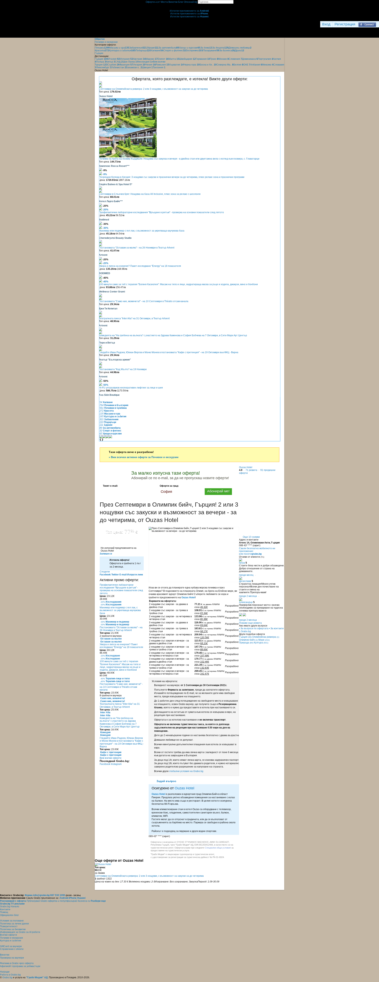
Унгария (139, 64)
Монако (223, 59)
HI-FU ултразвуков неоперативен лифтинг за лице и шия (131, 387)
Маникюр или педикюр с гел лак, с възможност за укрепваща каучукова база (141, 230)
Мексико (267, 64)
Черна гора (192, 64)
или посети (250, 554)
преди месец (246, 575)
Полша (101, 61)
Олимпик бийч (248, 639)
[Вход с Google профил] (378, 24)
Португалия (265, 59)
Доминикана (250, 59)
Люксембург (103, 67)
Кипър (110, 61)
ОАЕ (246, 64)
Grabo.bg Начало (9, 906)
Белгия (238, 64)
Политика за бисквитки (13, 929)
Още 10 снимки (251, 537)
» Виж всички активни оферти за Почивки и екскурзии (143, 457)
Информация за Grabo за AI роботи (20, 932)
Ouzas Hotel (188, 597)
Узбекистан (118, 67)
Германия (203, 59)
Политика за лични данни (14, 923)
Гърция (101, 59)
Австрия (139, 59)
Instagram (116, 764)
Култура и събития (10, 940)
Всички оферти (8, 934)
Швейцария (187, 59)
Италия (114, 59)
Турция (101, 64)
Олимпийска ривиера (265, 637)
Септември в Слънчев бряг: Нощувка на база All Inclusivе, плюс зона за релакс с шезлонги (150, 194)
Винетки (4, 954)
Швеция (147, 67)
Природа (246, 642)
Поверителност (9, 926)
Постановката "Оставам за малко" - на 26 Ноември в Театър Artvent (136, 247)
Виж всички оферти (110, 758)
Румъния (162, 64)
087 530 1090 (57, 895)
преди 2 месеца (248, 596)
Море (264, 639)
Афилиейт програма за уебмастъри (20, 966)
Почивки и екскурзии (11, 937)
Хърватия (176, 64)
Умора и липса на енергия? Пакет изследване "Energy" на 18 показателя (140, 266)
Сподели (105, 571)
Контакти (5, 909)
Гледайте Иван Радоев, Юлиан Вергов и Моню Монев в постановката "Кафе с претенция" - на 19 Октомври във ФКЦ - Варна (168, 352)
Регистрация (345, 24)
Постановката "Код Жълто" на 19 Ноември (123, 369)
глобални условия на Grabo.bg (186, 771)
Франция (126, 64)
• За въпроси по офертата (253, 628)
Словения (235, 59)
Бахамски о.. (134, 67)
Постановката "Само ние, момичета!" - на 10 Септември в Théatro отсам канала (143, 301)
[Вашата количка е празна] (189, 5)
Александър (246, 602)
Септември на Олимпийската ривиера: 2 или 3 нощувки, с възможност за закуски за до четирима (153, 89)
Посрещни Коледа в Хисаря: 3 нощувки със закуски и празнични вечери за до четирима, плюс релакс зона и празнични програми (171, 177)
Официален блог (9, 915)
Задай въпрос (166, 781)
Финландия (144, 61)
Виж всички (158, 61)
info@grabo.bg (41, 895)
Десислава (245, 581)
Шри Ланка (130, 61)
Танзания (159, 67)
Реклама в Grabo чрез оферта (17, 963)
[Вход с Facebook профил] (367, 24)
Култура (261, 642)
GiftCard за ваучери (11, 946)
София (166, 492)
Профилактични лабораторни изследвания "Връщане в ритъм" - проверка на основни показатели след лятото (161, 212)
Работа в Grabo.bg (10, 974)
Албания (256, 64)
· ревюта (250, 470)
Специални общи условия (218, 848)
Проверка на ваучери (12, 957)
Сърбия (113, 64)
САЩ (119, 61)
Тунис (214, 59)
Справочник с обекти (11, 949)
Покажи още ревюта (250, 623)
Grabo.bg (7, 977)
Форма (29, 895)
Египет (163, 59)
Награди (4, 971)
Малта (174, 59)
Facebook (105, 764)
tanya (242, 562)
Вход (326, 24)
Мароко (152, 59)
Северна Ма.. (225, 64)
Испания (126, 59)
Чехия (150, 64)
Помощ (4, 912)
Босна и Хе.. (208, 64)
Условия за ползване (12, 920)
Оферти (153, 2)
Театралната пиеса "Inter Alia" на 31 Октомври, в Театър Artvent (134, 318)
